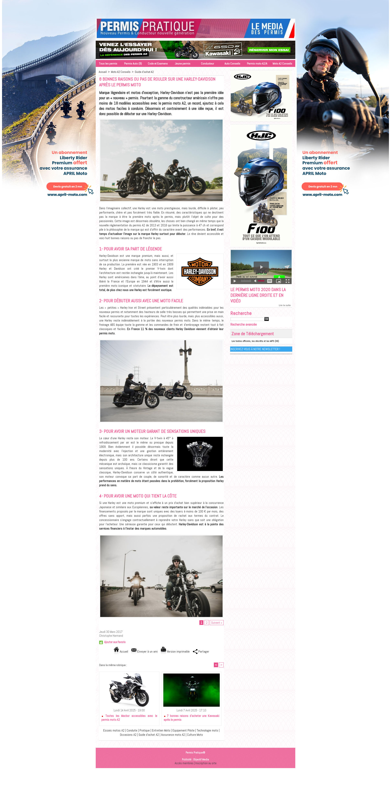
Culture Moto (195, 734)
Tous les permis (108, 63)
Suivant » (216, 623)
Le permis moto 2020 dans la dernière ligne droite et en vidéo (258, 295)
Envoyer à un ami (147, 651)
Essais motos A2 (113, 730)
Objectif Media (201, 759)
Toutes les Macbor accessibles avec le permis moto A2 (129, 718)
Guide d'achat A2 (144, 72)
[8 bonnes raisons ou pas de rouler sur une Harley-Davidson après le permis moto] (161, 120)
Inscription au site (205, 763)
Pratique (144, 730)
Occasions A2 (128, 734)
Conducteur (207, 63)
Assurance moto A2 (173, 734)
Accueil (103, 72)
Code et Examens (158, 63)
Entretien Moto (161, 730)
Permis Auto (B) (133, 63)
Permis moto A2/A (257, 63)
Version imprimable (178, 651)
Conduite (132, 730)
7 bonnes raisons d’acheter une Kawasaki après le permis (191, 718)
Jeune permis (182, 63)
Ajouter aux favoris (115, 642)
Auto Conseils (232, 63)
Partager (203, 651)
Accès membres (184, 763)
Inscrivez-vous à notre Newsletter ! (255, 349)
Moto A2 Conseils (282, 63)
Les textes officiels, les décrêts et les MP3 (253, 341)
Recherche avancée (244, 324)
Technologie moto (207, 730)
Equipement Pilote (183, 730)
